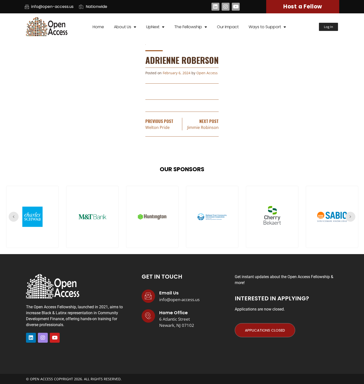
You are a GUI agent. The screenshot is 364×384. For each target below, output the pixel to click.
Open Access (207, 73)
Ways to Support (265, 27)
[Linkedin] (215, 7)
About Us (122, 27)
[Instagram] (226, 7)
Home (98, 27)
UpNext (152, 27)
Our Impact (228, 27)
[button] (328, 27)
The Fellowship (188, 27)
